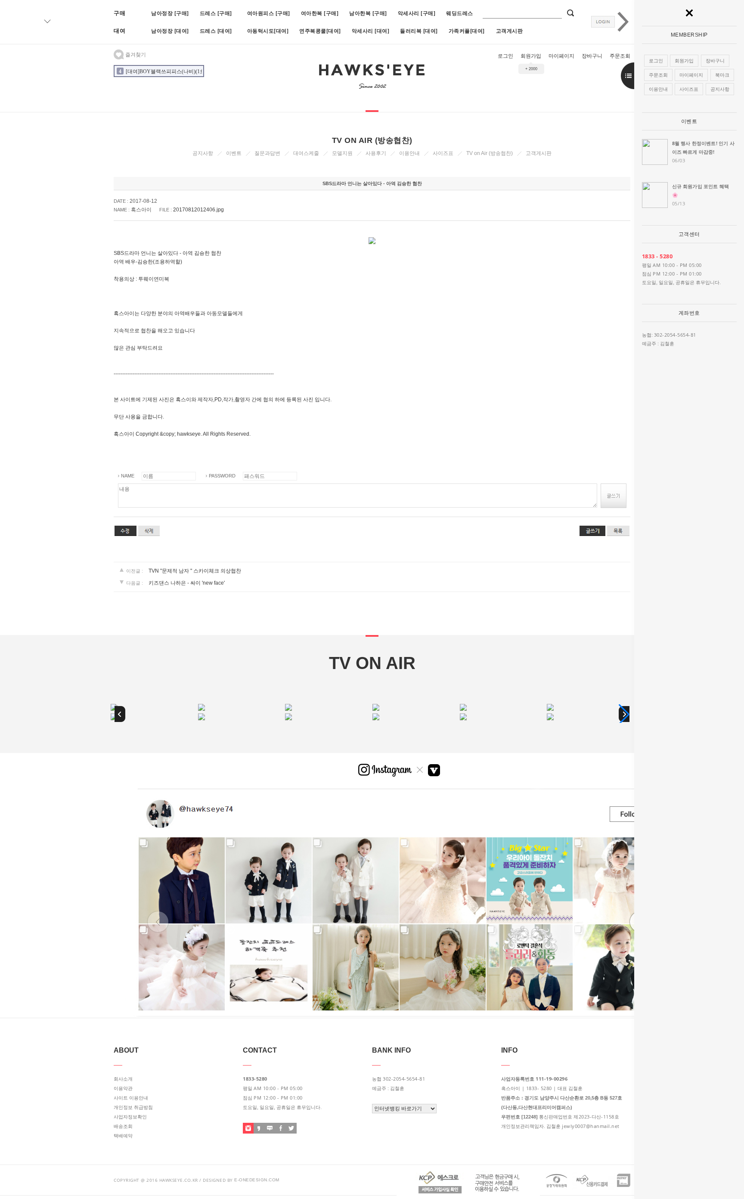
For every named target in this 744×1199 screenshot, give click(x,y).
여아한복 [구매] (320, 13)
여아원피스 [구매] (268, 13)
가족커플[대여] (467, 30)
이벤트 (689, 121)
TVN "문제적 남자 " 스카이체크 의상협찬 (195, 571)
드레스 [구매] (216, 13)
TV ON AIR (372, 663)
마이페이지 (561, 56)
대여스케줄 (306, 153)
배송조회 (123, 1126)
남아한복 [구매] (368, 13)
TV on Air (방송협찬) (489, 153)
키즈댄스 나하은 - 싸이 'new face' (187, 583)
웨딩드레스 (459, 13)
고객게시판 (509, 30)
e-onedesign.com (256, 1179)
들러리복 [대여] (419, 30)
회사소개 (123, 1078)
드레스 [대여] (216, 30)
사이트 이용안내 (131, 1097)
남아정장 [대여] (170, 30)
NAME (127, 475)
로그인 (505, 56)
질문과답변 (267, 153)
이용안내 (409, 153)
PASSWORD (222, 475)
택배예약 (123, 1135)
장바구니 (592, 56)
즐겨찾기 (135, 55)
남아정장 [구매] (170, 13)
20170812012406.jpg (198, 210)
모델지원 (342, 153)
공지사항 (202, 153)
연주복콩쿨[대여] (320, 30)
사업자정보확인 (130, 1116)
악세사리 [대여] (371, 30)
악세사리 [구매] (417, 13)
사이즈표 (443, 153)
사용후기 (376, 153)
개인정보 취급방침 (133, 1107)
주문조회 (620, 56)
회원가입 (531, 56)
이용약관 (123, 1088)
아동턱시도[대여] (268, 30)
